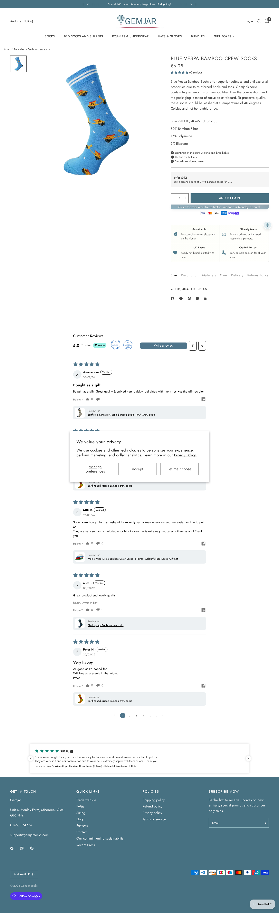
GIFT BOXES (222, 36)
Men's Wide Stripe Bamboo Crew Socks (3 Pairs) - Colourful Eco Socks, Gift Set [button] (133, 559)
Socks (50, 36)
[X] (181, 298)
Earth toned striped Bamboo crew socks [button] (110, 486)
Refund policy (152, 806)
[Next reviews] (248, 758)
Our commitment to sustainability (99, 838)
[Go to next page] (164, 715)
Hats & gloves (170, 36)
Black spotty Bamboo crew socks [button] (106, 625)
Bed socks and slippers (83, 36)
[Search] (259, 21)
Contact (81, 832)
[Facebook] (173, 298)
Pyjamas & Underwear (130, 36)
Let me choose (179, 469)
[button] (180, 72)
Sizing (80, 812)
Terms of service (154, 819)
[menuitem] (51, 36)
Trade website (86, 799)
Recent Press (85, 844)
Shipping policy (154, 799)
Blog (79, 819)
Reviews (82, 825)
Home (6, 49)
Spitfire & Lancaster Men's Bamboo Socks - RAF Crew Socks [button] (121, 415)
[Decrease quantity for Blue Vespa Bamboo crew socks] (174, 198)
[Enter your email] (265, 823)
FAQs (80, 806)
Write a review (163, 345)
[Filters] (193, 346)
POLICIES (151, 791)
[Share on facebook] (203, 400)
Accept (137, 469)
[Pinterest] (190, 298)
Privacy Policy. (185, 455)
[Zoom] (150, 64)
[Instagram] (24, 848)
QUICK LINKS (88, 791)
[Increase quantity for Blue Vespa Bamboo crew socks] (185, 198)
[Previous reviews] (30, 758)
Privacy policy (152, 812)
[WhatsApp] (198, 298)
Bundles (198, 36)
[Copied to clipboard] (205, 298)
